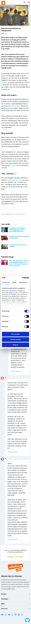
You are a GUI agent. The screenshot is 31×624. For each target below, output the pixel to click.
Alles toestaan (15, 334)
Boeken (3, 594)
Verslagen (4, 599)
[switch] (26, 316)
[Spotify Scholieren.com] (19, 615)
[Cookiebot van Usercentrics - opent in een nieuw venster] (22, 278)
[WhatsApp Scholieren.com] (13, 615)
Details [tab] (14, 282)
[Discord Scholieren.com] (16, 615)
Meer (3, 604)
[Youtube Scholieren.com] (3, 615)
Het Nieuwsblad (14, 106)
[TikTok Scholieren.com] (22, 615)
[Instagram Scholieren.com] (6, 615)
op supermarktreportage (14, 180)
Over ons (4, 608)
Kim (6, 33)
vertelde (13, 165)
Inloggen (10, 557)
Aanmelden (19, 557)
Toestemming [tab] (6, 282)
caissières (4, 82)
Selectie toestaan (15, 339)
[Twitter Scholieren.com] (9, 615)
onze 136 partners (11, 290)
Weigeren (15, 344)
